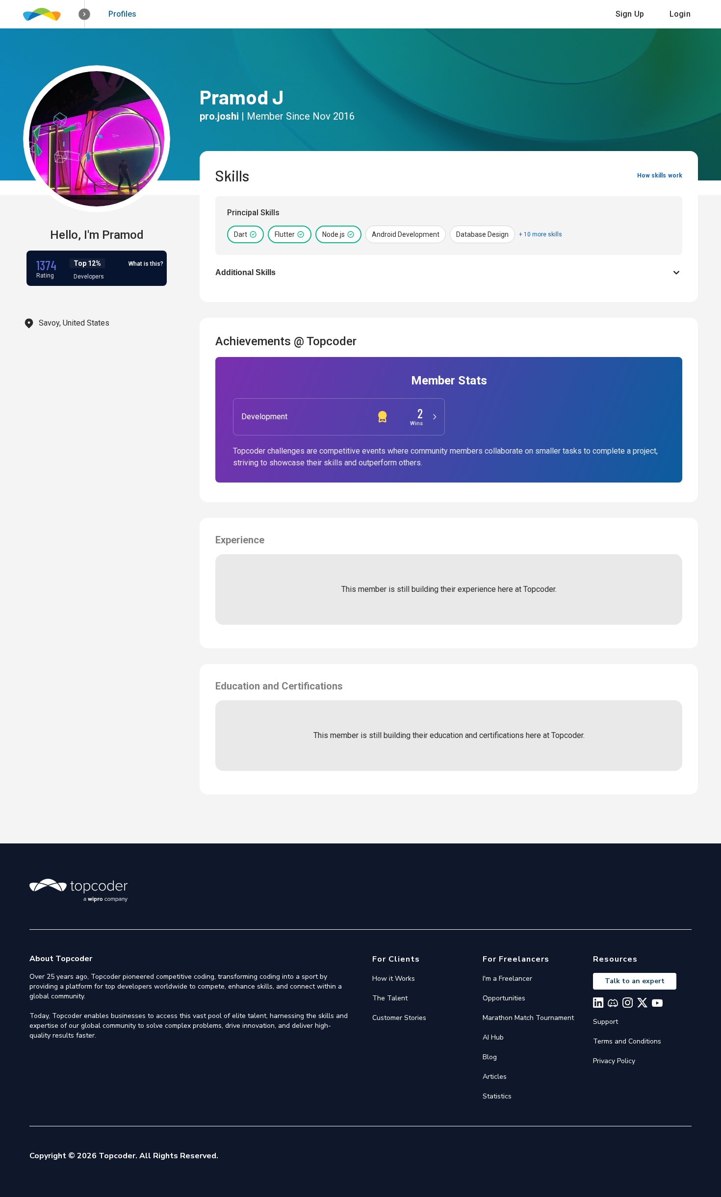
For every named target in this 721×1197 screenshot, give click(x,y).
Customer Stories (399, 1017)
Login (680, 14)
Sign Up (630, 14)
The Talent (390, 998)
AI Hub (493, 1037)
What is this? (146, 263)
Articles (495, 1076)
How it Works (393, 978)
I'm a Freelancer (507, 978)
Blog (490, 1057)
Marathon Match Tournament (528, 1017)
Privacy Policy (614, 1061)
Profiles (122, 14)
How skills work (659, 175)
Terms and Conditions (627, 1041)
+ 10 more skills (540, 234)
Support (605, 1021)
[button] (84, 14)
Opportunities (504, 998)
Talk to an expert (635, 981)
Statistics (497, 1096)
